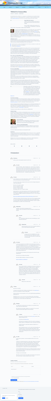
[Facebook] (14, 146)
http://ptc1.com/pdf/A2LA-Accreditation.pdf (21, 259)
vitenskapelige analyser (25, 33)
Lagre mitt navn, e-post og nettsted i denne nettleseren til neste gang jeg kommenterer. (21, 376)
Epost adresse (20, 394)
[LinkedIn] (29, 146)
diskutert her (20, 66)
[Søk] (47, 7)
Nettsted (33, 366)
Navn (12, 366)
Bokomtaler (23, 7)
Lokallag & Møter (31, 7)
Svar (39, 206)
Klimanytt (17, 7)
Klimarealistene (15, 3)
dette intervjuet (31, 114)
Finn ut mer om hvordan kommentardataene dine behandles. (31, 381)
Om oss (39, 7)
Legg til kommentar (14, 369)
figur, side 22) (33, 316)
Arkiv (45, 7)
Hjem (4, 7)
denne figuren (36, 290)
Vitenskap (10, 7)
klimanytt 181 (12, 95)
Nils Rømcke (18, 303)
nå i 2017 (36, 31)
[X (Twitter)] (22, 146)
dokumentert (27, 91)
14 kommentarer (21, 13)
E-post (22, 366)
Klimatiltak (16, 13)
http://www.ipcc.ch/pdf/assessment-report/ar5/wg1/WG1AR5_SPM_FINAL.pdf (23, 196)
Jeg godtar (15, 377)
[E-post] (36, 146)
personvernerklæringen (16, 377)
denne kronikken (21, 107)
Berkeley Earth (27, 319)
